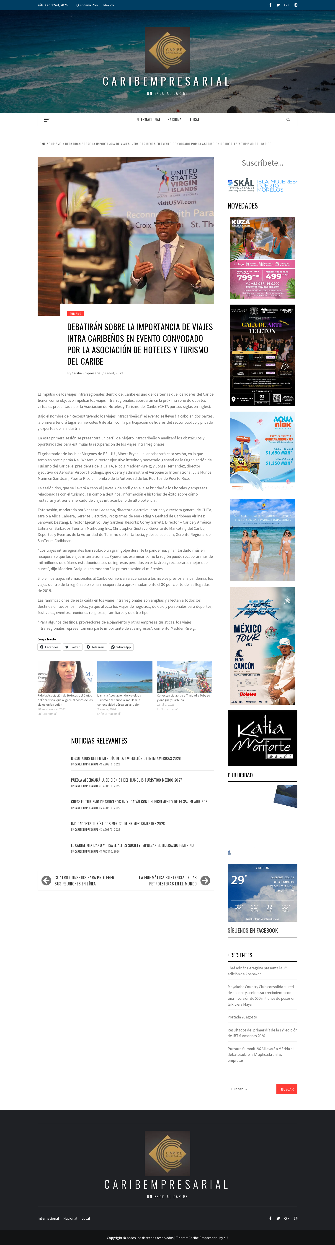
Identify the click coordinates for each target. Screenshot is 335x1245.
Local (195, 119)
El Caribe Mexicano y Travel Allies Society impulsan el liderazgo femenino (132, 845)
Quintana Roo (87, 5)
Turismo (75, 314)
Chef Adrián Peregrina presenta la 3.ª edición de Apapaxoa (257, 971)
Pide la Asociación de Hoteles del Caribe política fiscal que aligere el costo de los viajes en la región (65, 700)
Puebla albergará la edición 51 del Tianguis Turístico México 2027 (126, 780)
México (108, 5)
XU (226, 1237)
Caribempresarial (167, 81)
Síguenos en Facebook (253, 930)
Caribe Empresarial (87, 373)
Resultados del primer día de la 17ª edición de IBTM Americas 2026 (126, 758)
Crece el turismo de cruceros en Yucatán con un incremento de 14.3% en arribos (139, 801)
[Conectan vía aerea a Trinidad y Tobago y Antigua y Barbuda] (184, 677)
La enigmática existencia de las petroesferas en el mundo (168, 880)
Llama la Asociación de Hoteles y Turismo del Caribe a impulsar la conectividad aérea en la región (119, 700)
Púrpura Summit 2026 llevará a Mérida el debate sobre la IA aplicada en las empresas (261, 1054)
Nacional (175, 119)
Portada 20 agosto (242, 1017)
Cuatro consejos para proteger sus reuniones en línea (84, 880)
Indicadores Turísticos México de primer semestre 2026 (118, 823)
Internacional (148, 119)
